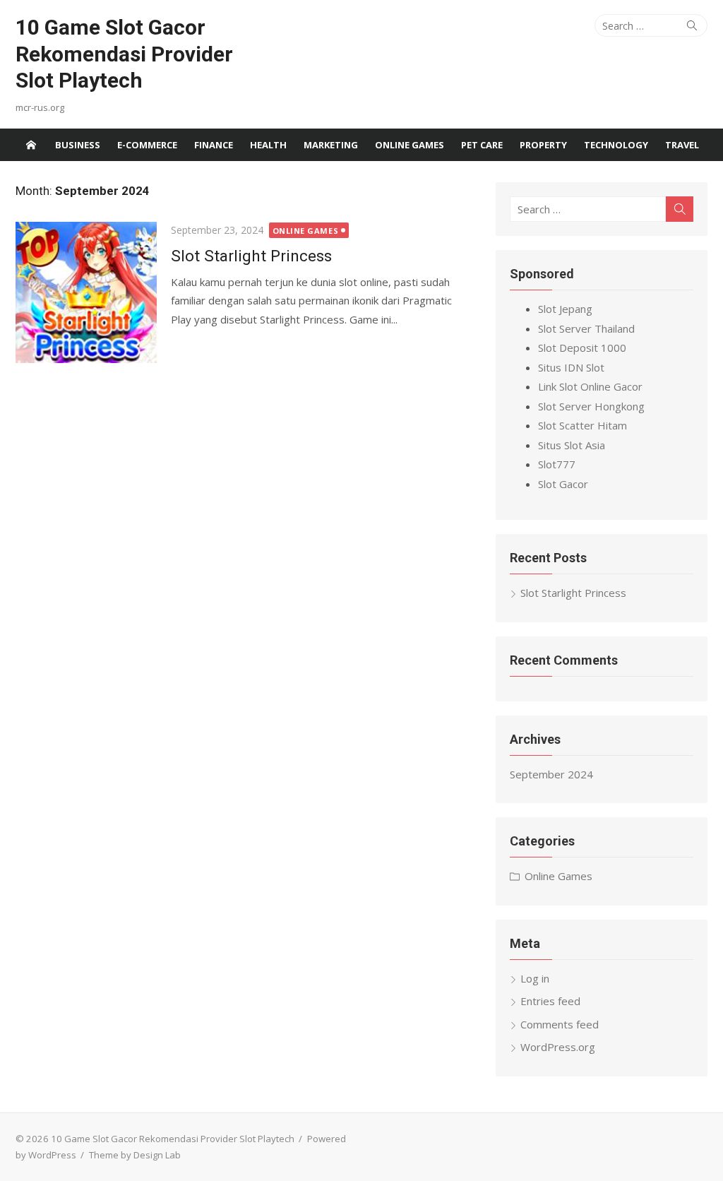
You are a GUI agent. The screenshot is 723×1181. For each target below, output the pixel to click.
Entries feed (550, 1001)
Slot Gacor (563, 484)
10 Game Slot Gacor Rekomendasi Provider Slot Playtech (124, 54)
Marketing (331, 144)
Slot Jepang (565, 309)
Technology (616, 144)
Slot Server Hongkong (591, 406)
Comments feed (559, 1024)
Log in (534, 978)
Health (268, 144)
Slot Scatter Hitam (582, 425)
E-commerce (147, 144)
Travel (682, 144)
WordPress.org (557, 1047)
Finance (213, 144)
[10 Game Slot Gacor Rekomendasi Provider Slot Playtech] (31, 145)
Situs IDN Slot (571, 367)
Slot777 (556, 464)
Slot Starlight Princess (251, 256)
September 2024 (551, 774)
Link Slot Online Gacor (590, 386)
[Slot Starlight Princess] (86, 292)
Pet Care (482, 144)
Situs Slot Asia (571, 445)
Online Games (409, 144)
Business (77, 144)
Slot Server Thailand (586, 328)
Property (543, 144)
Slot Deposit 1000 (582, 347)
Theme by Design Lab (135, 1155)
